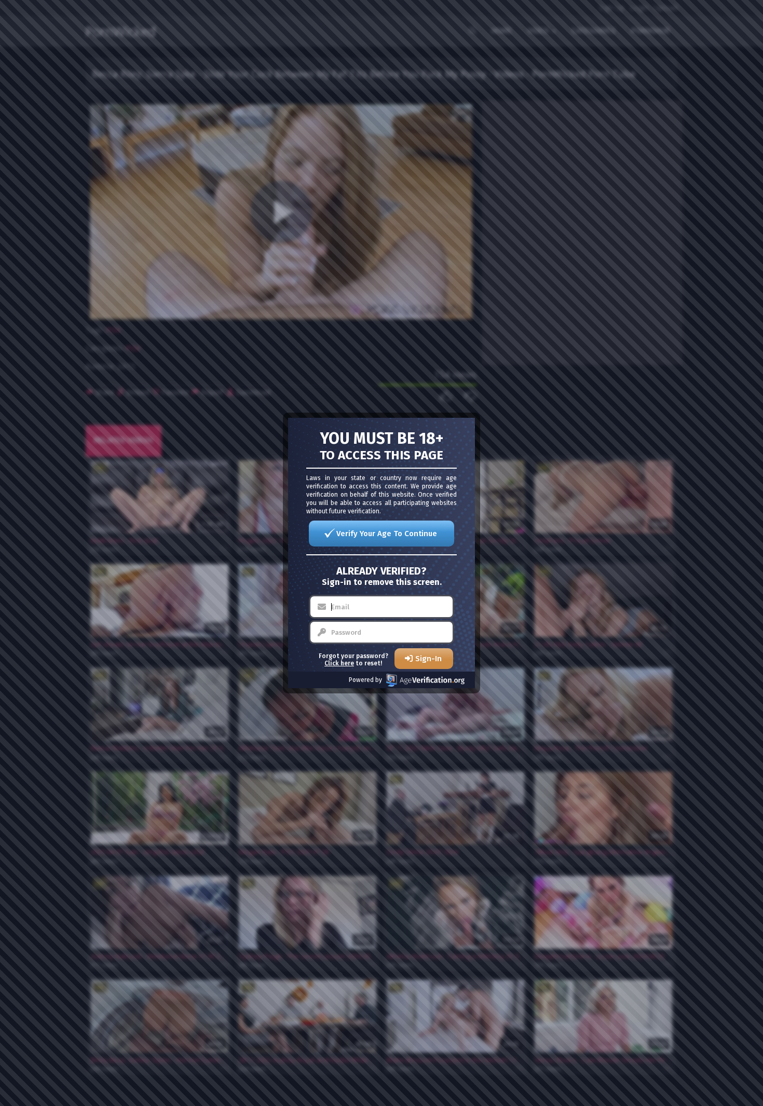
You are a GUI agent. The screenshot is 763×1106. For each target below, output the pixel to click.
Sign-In (428, 658)
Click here (339, 663)
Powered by (365, 680)
